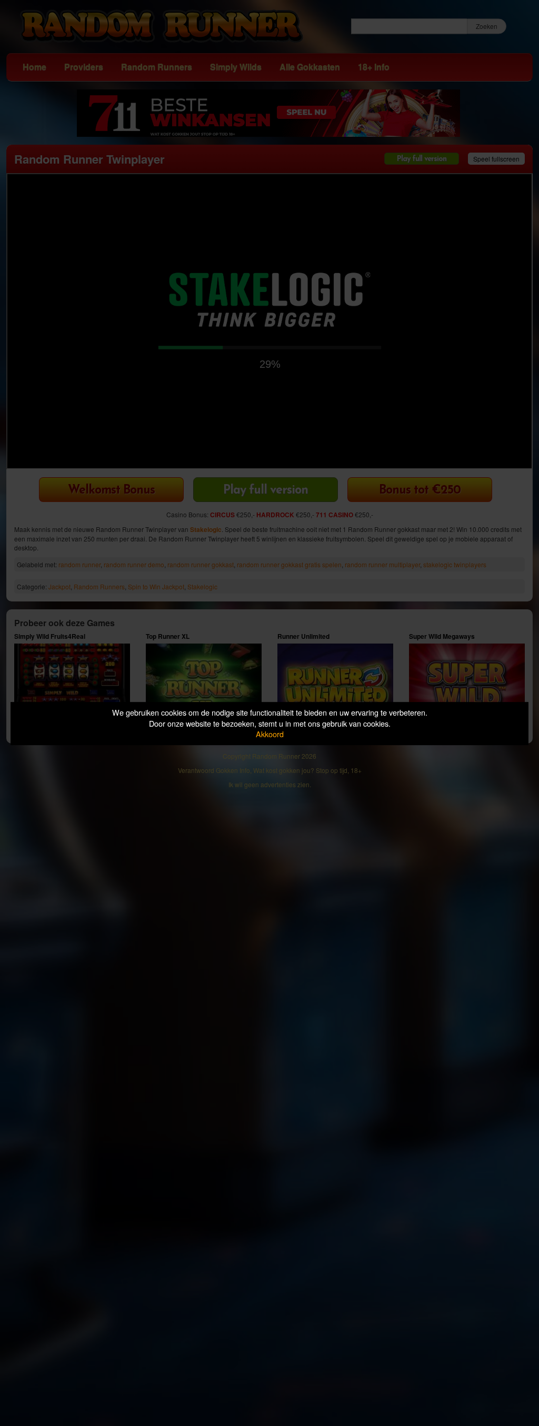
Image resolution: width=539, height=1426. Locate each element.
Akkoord (270, 733)
